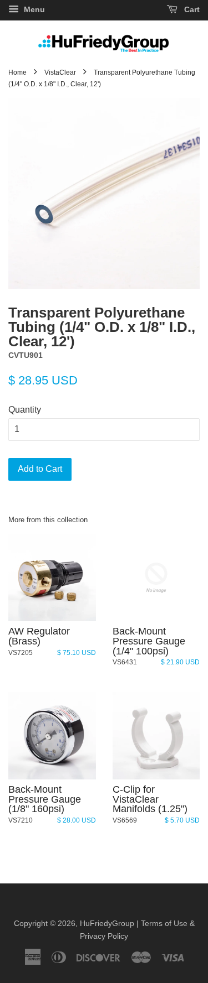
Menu (33, 9)
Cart (191, 9)
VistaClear (60, 72)
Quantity (24, 409)
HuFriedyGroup (107, 923)
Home (17, 72)
